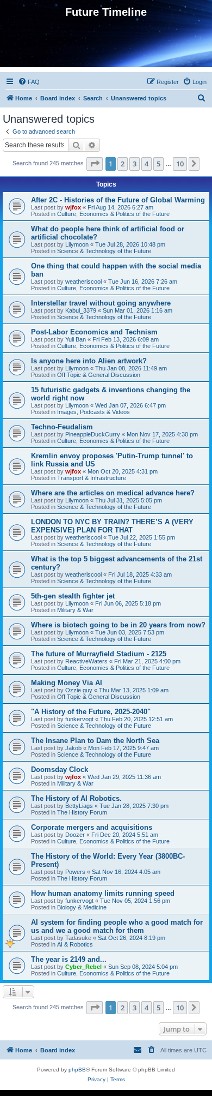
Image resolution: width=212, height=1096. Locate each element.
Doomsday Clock (59, 769)
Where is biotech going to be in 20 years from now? (118, 625)
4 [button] (146, 164)
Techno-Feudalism (62, 427)
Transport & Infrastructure (91, 478)
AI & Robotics (75, 944)
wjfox (73, 207)
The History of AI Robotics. (76, 798)
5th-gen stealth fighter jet (73, 596)
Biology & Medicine (82, 907)
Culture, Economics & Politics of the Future (113, 214)
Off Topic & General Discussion (98, 375)
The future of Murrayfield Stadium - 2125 (98, 654)
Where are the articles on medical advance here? (113, 493)
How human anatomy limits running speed (102, 893)
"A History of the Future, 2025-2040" (91, 712)
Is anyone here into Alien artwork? (89, 361)
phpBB (77, 1070)
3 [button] (134, 164)
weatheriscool (83, 281)
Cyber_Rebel (83, 966)
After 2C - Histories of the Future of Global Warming (118, 200)
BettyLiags (79, 805)
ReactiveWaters (86, 661)
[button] (94, 163)
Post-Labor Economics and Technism (94, 332)
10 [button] (180, 164)
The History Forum (82, 812)
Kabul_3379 (80, 310)
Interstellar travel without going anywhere (101, 303)
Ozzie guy (78, 690)
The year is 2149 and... (69, 959)
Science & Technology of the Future (104, 251)
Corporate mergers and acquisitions (91, 827)
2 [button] (122, 164)
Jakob (73, 748)
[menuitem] (29, 81)
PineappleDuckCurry (92, 434)
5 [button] (158, 164)
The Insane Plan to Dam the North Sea (95, 740)
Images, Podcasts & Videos (93, 412)
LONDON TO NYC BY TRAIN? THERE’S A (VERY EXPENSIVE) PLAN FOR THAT (112, 526)
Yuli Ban (75, 339)
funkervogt (79, 719)
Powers (75, 872)
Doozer (75, 834)
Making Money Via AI (66, 683)
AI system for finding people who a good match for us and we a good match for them (117, 926)
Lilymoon (77, 244)
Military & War (75, 610)
